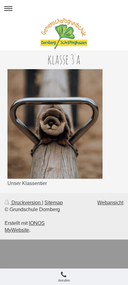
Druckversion (26, 202)
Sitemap (53, 202)
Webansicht (110, 202)
